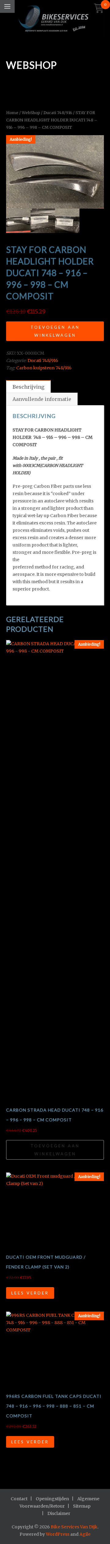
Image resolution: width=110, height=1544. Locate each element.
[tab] (28, 386)
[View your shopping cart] (99, 8)
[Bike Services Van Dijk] (55, 19)
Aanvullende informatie (42, 399)
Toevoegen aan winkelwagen (55, 331)
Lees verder (30, 1292)
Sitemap (81, 1506)
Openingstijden (52, 1498)
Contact (19, 1498)
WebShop (31, 112)
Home (12, 112)
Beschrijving (28, 387)
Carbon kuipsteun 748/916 (44, 368)
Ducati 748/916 (57, 112)
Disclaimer (58, 1513)
